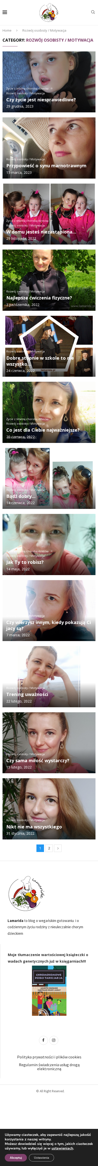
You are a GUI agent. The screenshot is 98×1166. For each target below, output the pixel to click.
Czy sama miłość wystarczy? (37, 760)
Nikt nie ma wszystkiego (34, 827)
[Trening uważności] (49, 676)
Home (7, 30)
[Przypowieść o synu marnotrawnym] (49, 148)
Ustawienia (41, 1158)
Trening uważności (27, 694)
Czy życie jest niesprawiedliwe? (41, 100)
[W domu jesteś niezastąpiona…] (49, 214)
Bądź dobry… (20, 496)
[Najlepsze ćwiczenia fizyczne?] (49, 280)
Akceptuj (16, 1158)
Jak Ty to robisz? (25, 562)
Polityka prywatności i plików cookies (49, 1057)
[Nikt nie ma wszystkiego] (49, 808)
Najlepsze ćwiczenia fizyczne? (39, 298)
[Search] (92, 12)
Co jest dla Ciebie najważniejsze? (43, 430)
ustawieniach (62, 1148)
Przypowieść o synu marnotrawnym (46, 166)
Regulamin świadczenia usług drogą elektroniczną (49, 1067)
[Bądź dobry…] (49, 478)
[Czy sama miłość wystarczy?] (49, 742)
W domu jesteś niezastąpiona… (41, 232)
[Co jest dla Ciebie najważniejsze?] (49, 412)
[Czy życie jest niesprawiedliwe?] (49, 82)
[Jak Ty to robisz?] (49, 544)
